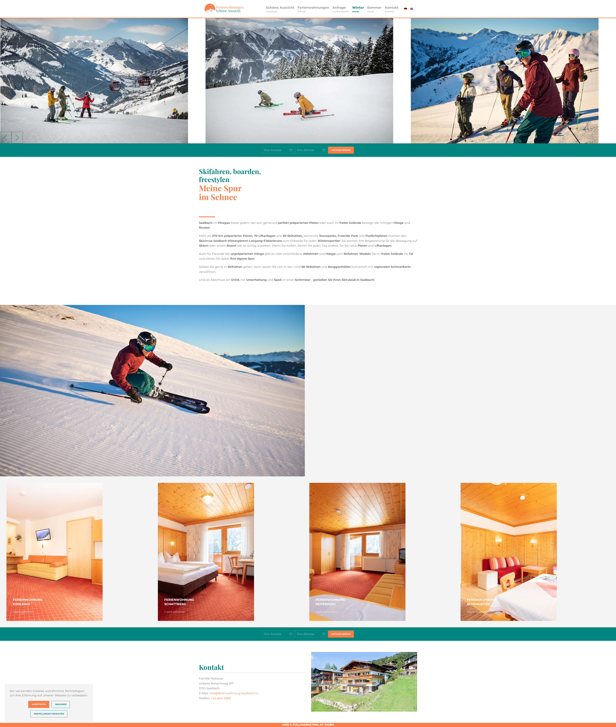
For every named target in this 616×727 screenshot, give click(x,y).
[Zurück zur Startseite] (224, 8)
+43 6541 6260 (221, 698)
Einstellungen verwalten (49, 714)
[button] (280, 8)
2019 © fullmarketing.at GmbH (308, 725)
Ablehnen (60, 704)
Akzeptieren (39, 704)
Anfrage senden (341, 150)
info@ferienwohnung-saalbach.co (234, 693)
